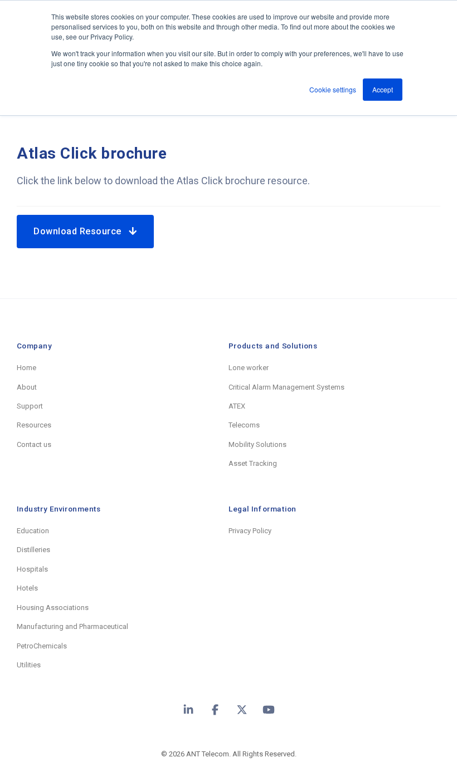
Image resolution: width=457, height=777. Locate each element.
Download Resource (81, 231)
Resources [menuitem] (34, 425)
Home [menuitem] (26, 367)
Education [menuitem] (33, 531)
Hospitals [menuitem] (32, 569)
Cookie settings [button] (332, 89)
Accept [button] (382, 89)
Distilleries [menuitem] (33, 549)
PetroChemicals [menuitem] (42, 646)
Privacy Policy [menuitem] (250, 531)
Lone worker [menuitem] (249, 367)
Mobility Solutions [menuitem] (257, 444)
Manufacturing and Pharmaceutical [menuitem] (72, 626)
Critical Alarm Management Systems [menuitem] (286, 387)
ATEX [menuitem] (237, 406)
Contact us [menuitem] (34, 444)
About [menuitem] (27, 387)
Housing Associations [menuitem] (53, 607)
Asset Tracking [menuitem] (253, 463)
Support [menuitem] (30, 406)
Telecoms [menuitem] (244, 425)
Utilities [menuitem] (29, 665)
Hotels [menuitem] (27, 588)
